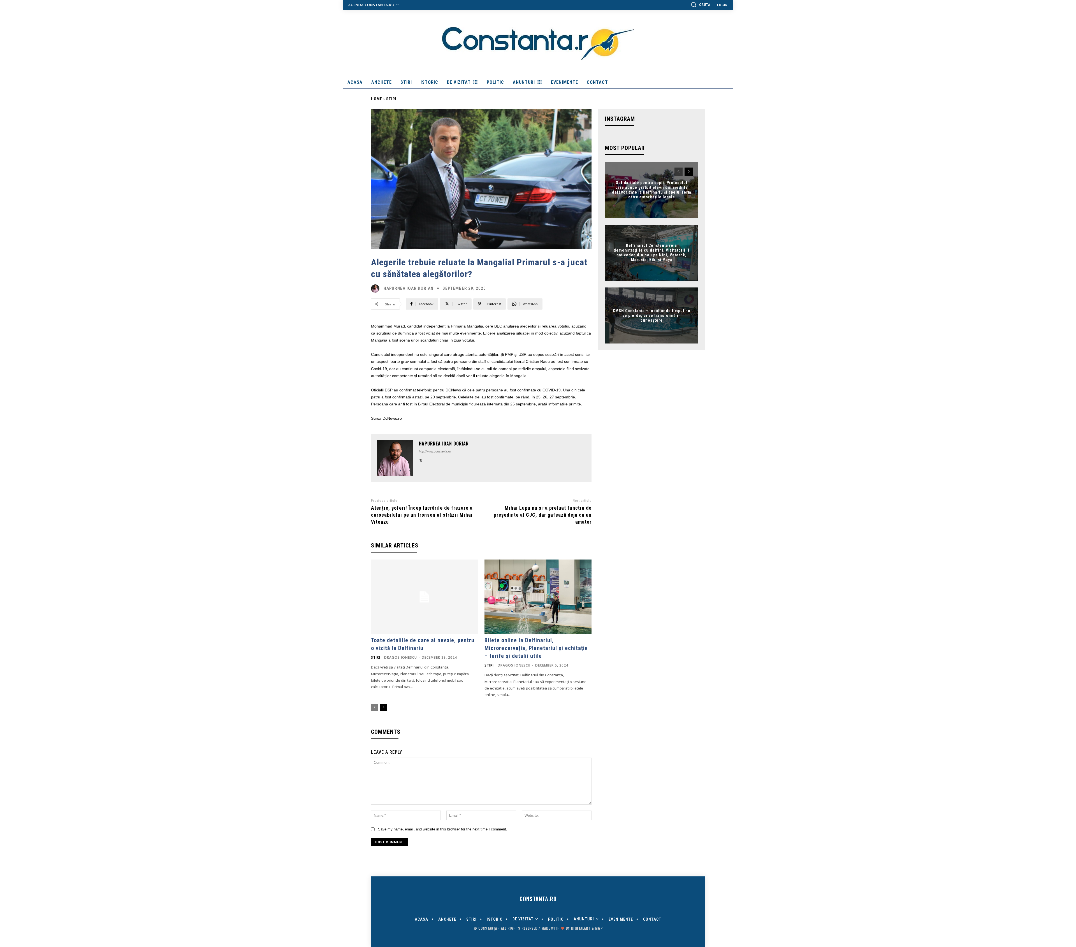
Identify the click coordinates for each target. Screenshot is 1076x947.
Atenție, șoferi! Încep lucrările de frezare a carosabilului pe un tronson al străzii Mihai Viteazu (422, 515)
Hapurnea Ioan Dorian (408, 288)
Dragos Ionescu (400, 657)
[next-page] (383, 707)
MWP (599, 928)
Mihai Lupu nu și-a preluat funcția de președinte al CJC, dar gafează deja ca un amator (543, 515)
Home (376, 99)
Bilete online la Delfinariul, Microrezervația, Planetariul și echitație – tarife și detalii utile (536, 648)
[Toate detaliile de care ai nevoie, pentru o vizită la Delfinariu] (424, 597)
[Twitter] (421, 460)
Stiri (391, 99)
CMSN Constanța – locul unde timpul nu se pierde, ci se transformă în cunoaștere (651, 315)
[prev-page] (374, 707)
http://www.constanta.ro (435, 451)
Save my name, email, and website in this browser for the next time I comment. (442, 829)
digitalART (580, 928)
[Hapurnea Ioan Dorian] (376, 288)
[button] (700, 4)
